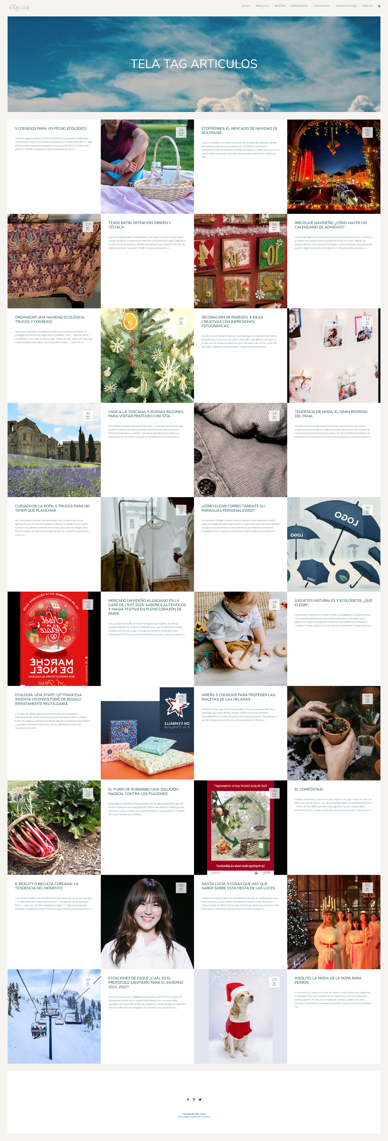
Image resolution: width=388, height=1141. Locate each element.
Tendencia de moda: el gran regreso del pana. (331, 414)
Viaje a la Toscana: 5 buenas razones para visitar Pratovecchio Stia (145, 414)
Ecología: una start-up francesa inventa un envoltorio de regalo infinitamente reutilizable (48, 699)
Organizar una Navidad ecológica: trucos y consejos (50, 319)
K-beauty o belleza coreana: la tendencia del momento (47, 886)
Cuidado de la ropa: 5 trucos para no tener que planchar (52, 508)
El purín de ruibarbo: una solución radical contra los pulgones (143, 791)
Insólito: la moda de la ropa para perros (328, 980)
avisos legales (184, 1116)
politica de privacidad (201, 1116)
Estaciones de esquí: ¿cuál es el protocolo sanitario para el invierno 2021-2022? (145, 982)
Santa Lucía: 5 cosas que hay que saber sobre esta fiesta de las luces (238, 886)
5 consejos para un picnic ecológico (51, 128)
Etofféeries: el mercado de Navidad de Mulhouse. (240, 130)
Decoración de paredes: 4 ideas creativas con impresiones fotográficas (232, 322)
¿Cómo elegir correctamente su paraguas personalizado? (233, 508)
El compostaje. (309, 789)
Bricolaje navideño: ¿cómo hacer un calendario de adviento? (331, 225)
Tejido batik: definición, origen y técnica (139, 225)
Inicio (190, 107)
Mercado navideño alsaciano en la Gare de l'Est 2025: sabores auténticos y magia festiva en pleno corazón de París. (147, 607)
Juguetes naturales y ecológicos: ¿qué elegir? (333, 602)
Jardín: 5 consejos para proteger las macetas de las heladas (238, 697)
